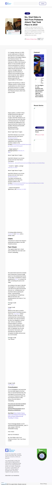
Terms (41, 483)
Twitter (18, 234)
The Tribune (16, 314)
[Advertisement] (17, 103)
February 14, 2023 (12, 167)
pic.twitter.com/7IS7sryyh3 (15, 146)
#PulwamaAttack (12, 138)
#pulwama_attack (13, 163)
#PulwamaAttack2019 (18, 144)
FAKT (28, 13)
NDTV (16, 279)
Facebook (11, 234)
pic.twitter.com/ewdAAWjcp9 (16, 184)
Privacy (45, 483)
